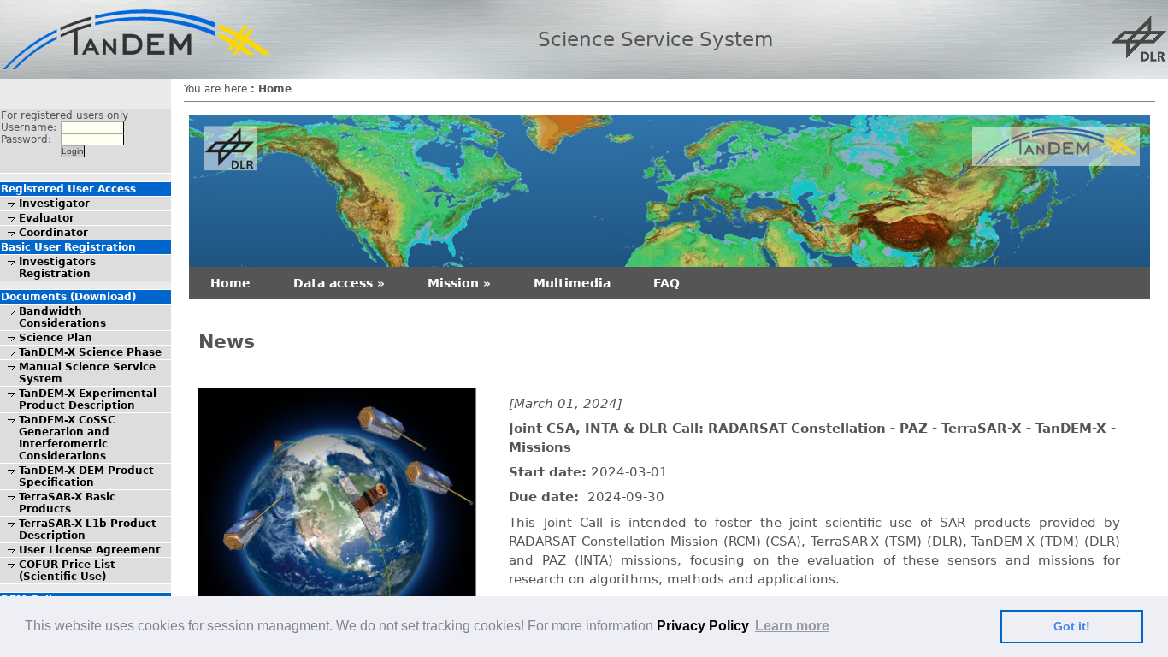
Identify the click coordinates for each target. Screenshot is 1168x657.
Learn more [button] (792, 626)
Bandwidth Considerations (62, 317)
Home (230, 283)
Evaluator (46, 218)
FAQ (666, 283)
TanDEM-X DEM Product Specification (86, 476)
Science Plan (55, 338)
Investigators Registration (57, 268)
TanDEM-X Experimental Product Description (87, 399)
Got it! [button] (1071, 626)
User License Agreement (90, 550)
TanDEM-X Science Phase (90, 352)
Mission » (459, 283)
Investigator (54, 204)
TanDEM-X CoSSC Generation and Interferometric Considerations (67, 438)
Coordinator (53, 233)
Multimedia (572, 283)
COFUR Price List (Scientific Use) (67, 571)
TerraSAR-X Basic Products (67, 503)
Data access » (339, 283)
